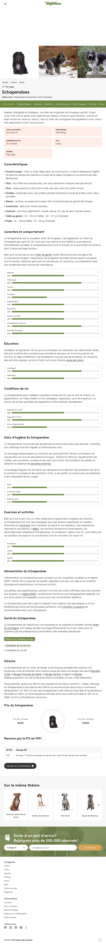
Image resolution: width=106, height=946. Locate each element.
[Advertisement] (53, 26)
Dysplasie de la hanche (18, 645)
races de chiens (74, 360)
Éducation (48, 104)
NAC (6, 884)
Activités (92, 104)
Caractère (37, 104)
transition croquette (73, 606)
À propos (8, 902)
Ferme (6, 881)
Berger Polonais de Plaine (27, 674)
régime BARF (29, 594)
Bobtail (78, 674)
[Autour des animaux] (53, 3)
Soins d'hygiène (79, 104)
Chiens (7, 866)
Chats (6, 869)
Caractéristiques (24, 104)
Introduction (8, 104)
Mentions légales (11, 910)
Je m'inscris (90, 847)
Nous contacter (10, 906)
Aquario (7, 873)
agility (35, 528)
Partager (9, 86)
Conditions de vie (63, 104)
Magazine (8, 892)
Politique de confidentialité (15, 913)
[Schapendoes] (19, 62)
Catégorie (12, 847)
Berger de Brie (53, 674)
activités (25, 525)
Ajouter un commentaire (18, 766)
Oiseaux (7, 877)
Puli (66, 674)
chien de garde (43, 254)
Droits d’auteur (10, 917)
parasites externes (41, 463)
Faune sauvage (10, 888)
